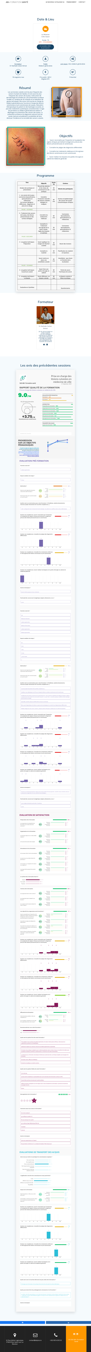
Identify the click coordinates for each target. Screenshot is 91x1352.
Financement (72, 2)
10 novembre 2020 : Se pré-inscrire (45, 47)
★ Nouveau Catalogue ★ (55, 2)
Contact (82, 2)
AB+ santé (17, 2)
